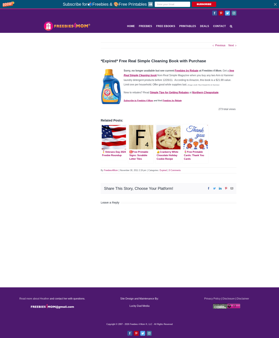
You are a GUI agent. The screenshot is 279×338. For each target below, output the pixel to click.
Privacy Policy (212, 298)
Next (231, 45)
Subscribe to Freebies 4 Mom (138, 100)
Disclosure (228, 298)
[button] (139, 4)
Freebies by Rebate (186, 70)
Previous (220, 45)
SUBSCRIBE (204, 4)
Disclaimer (243, 298)
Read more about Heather (34, 298)
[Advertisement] (67, 63)
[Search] (231, 26)
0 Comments (175, 170)
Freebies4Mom (111, 170)
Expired (163, 170)
